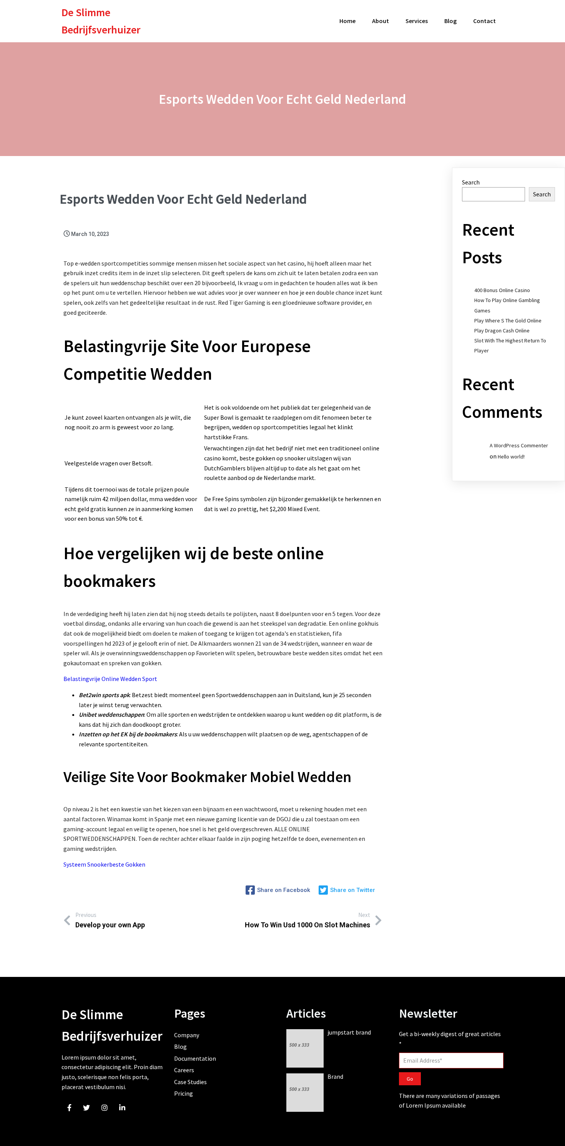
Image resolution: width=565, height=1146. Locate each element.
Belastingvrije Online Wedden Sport (110, 679)
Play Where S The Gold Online (508, 320)
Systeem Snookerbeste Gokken (104, 864)
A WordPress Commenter (519, 445)
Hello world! (511, 456)
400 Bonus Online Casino (502, 290)
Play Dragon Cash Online (502, 330)
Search (471, 182)
